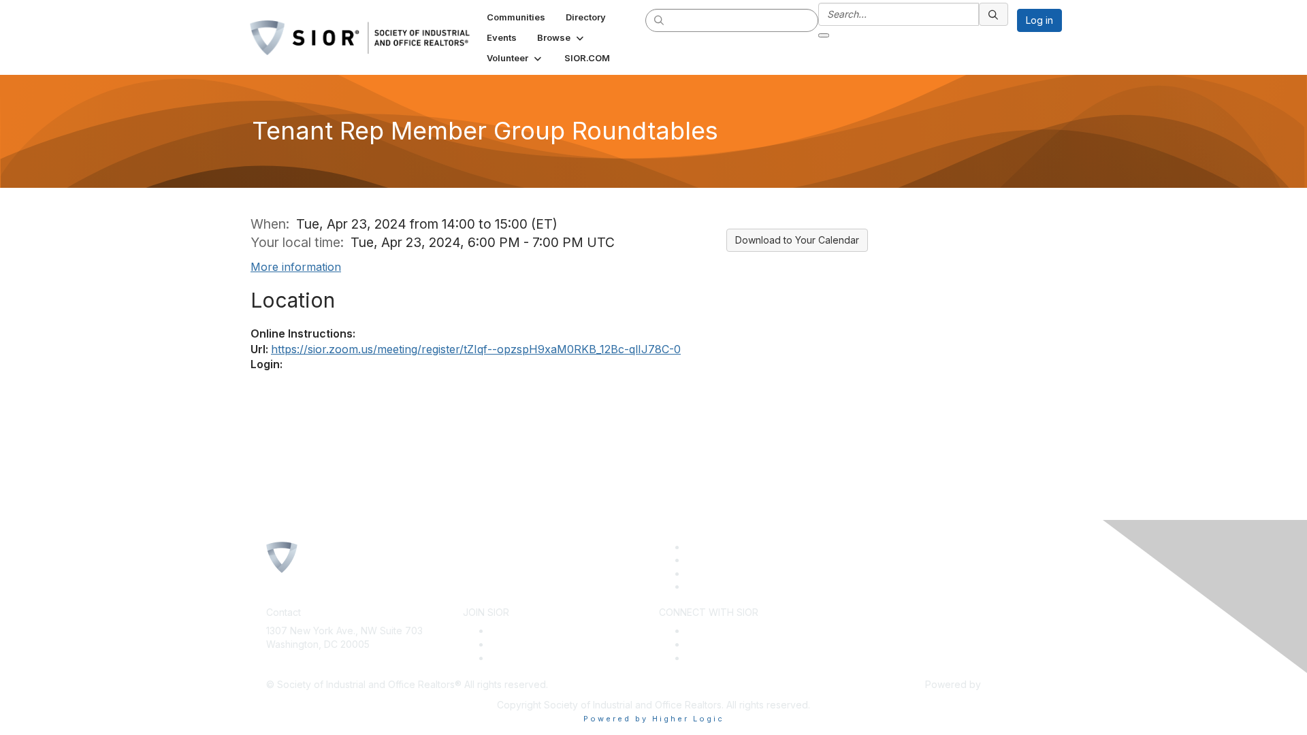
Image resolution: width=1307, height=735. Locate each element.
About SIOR (515, 658)
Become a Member (533, 630)
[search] (659, 20)
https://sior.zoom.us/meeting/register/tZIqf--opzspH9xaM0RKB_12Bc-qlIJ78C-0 (476, 349)
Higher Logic (1012, 684)
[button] (561, 37)
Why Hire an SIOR (726, 644)
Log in (1039, 20)
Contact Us (290, 664)
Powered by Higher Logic (653, 718)
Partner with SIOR (725, 658)
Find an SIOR (714, 630)
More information (296, 267)
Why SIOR (512, 644)
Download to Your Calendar (797, 240)
